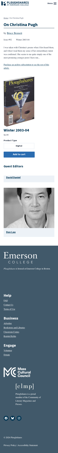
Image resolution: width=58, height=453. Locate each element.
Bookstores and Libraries (14, 327)
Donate (7, 354)
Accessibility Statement (28, 445)
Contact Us (8, 304)
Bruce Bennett (14, 33)
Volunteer (8, 350)
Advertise (8, 323)
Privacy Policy (10, 445)
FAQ (6, 300)
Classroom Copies (11, 331)
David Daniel (13, 177)
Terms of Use (9, 309)
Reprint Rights (10, 336)
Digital (19, 145)
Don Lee (11, 232)
